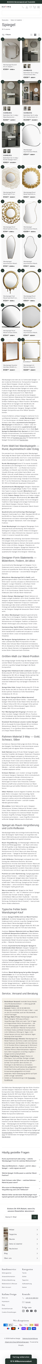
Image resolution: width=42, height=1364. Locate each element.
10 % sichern (31, 683)
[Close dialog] (41, 667)
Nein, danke (31, 694)
